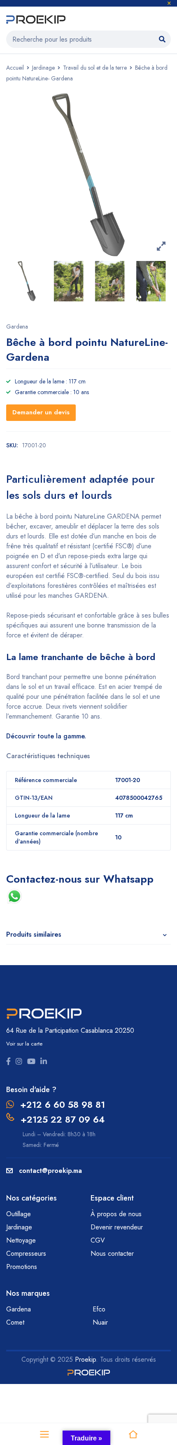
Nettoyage (22, 1240)
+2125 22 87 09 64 (63, 1119)
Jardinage (43, 67)
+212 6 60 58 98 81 (62, 1104)
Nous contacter (113, 1253)
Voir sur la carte (24, 1044)
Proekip (85, 1359)
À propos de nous (116, 1214)
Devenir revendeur (118, 1227)
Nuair (100, 1322)
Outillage (19, 1214)
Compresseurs (27, 1253)
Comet (15, 1322)
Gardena (17, 326)
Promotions (21, 1266)
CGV (98, 1240)
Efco (99, 1309)
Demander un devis (41, 412)
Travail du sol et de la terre (95, 67)
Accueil (15, 67)
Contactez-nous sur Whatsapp (81, 879)
